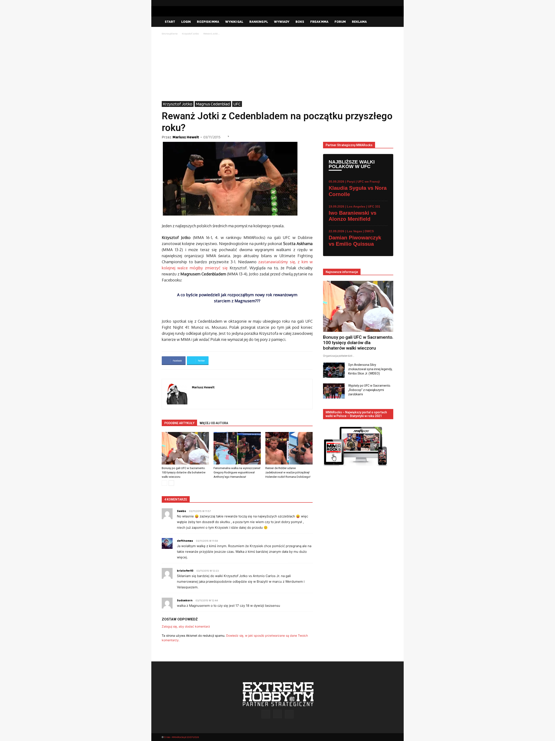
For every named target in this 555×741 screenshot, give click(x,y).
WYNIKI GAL (234, 22)
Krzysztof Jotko (190, 33)
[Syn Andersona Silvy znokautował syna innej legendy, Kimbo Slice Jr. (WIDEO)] (334, 370)
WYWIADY (281, 22)
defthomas (185, 540)
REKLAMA (359, 22)
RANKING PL (258, 22)
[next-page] (171, 483)
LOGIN (186, 22)
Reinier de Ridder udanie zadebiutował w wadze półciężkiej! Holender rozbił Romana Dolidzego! (287, 472)
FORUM (340, 22)
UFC (237, 103)
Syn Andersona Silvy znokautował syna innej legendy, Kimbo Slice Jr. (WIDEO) (370, 369)
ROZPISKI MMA (208, 22)
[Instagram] (383, 3)
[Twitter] (390, 3)
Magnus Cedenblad (213, 103)
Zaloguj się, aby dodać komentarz (186, 626)
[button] (388, 22)
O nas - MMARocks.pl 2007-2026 (181, 737)
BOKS (299, 22)
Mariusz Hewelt (186, 137)
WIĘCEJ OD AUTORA (214, 423)
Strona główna (170, 33)
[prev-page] (164, 483)
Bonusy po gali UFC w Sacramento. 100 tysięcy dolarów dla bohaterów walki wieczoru (184, 472)
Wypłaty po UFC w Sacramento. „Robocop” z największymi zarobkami (369, 390)
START (170, 22)
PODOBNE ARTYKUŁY (179, 423)
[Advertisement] (277, 68)
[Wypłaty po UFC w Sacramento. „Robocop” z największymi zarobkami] (334, 391)
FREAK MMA (319, 22)
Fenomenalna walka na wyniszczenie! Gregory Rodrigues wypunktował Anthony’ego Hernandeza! (237, 472)
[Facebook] (376, 3)
